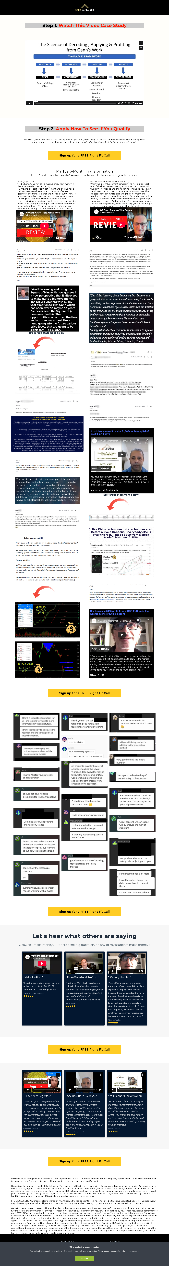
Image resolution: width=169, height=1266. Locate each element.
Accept (84, 1259)
